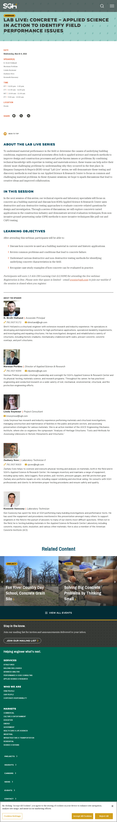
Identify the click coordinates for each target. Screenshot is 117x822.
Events (8, 790)
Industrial (8, 734)
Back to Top (13, 133)
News (7, 782)
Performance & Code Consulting (18, 675)
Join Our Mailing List (21, 640)
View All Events (60, 612)
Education (8, 720)
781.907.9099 (13, 370)
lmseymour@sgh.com (17, 416)
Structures (9, 664)
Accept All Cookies (82, 816)
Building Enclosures (13, 668)
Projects (9, 756)
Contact (9, 799)
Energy (7, 723)
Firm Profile (9, 691)
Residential (9, 741)
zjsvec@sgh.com (35, 464)
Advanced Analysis (12, 671)
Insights (9, 765)
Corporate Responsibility (15, 698)
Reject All (103, 816)
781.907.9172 (13, 322)
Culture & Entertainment (15, 716)
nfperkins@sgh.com (37, 370)
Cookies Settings (12, 816)
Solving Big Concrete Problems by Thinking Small (82, 593)
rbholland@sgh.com (37, 322)
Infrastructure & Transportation (19, 737)
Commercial (9, 713)
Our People (9, 694)
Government (9, 727)
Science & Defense (11, 745)
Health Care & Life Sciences (16, 730)
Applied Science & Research (16, 679)
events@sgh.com (79, 279)
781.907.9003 (13, 464)
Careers (9, 773)
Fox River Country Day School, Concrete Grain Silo (25, 593)
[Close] (112, 806)
